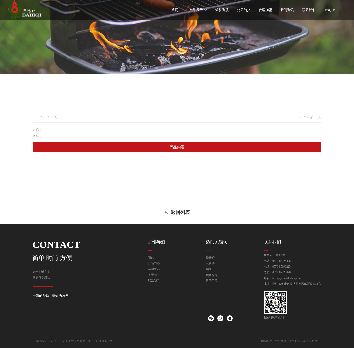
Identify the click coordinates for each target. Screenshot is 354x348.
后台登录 (280, 341)
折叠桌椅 (211, 280)
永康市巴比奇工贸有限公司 (68, 341)
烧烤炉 (210, 258)
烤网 (209, 269)
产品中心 (154, 263)
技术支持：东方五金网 (302, 341)
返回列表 (179, 212)
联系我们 (154, 280)
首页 (151, 257)
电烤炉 (210, 263)
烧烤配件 (211, 275)
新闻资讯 (154, 269)
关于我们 (154, 274)
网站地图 (267, 341)
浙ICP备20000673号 (100, 341)
